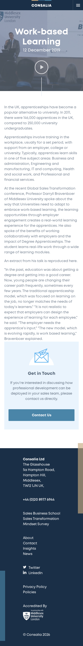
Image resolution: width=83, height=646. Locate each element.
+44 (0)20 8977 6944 (38, 499)
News (27, 554)
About (28, 538)
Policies (29, 592)
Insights (29, 548)
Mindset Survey (36, 524)
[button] (41, 67)
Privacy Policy (35, 587)
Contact (30, 543)
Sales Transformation (41, 519)
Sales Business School (41, 513)
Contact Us (41, 415)
